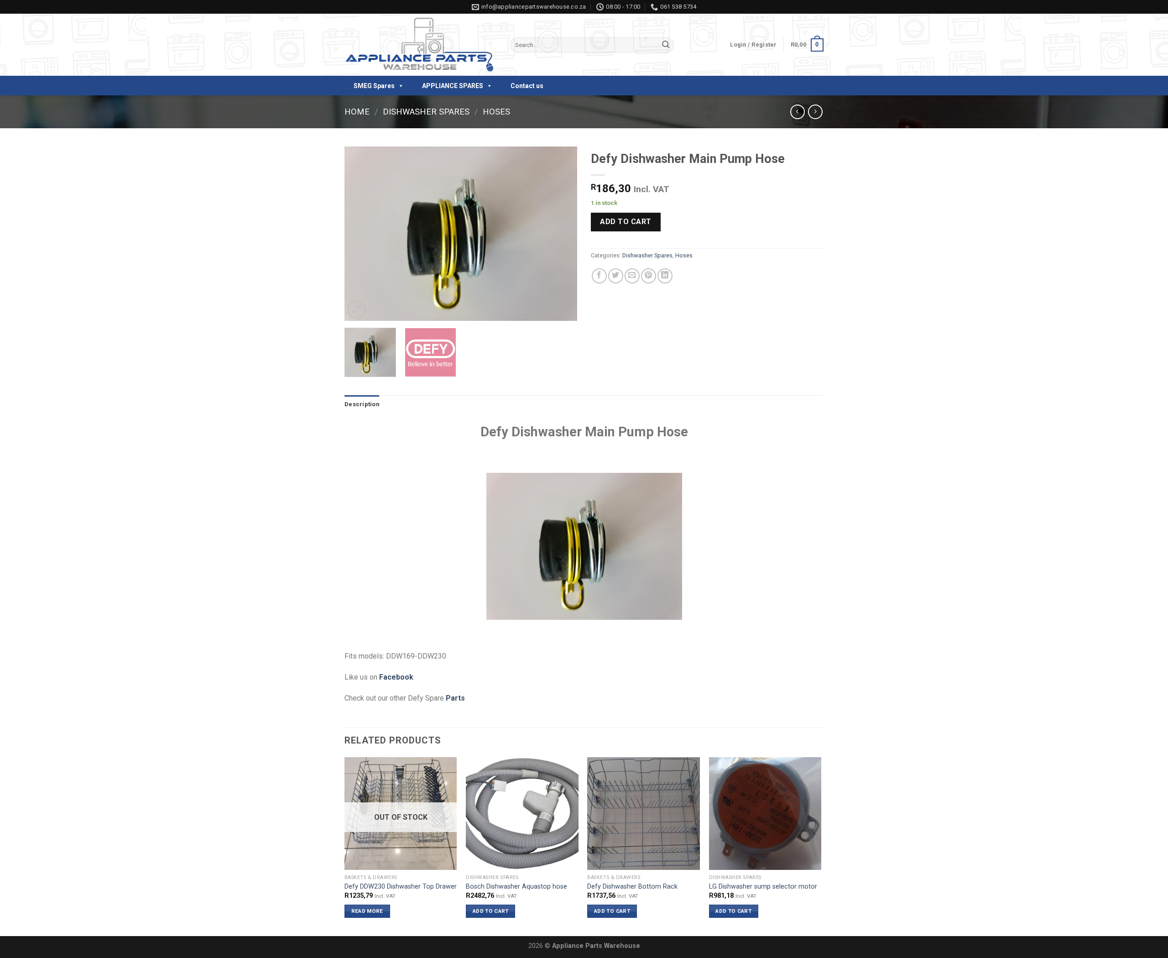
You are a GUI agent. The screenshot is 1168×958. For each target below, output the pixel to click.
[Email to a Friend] (632, 275)
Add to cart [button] (491, 911)
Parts (455, 698)
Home (357, 111)
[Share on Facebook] (599, 275)
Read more (367, 911)
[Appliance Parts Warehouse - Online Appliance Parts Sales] (420, 45)
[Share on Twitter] (615, 275)
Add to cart (625, 221)
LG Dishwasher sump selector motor (763, 886)
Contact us (527, 85)
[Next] (561, 233)
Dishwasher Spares (426, 111)
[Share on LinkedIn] (665, 275)
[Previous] (360, 233)
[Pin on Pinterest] (648, 275)
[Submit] (665, 45)
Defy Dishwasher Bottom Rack (632, 886)
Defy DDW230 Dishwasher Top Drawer (400, 886)
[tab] (361, 404)
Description (361, 404)
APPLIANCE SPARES (452, 85)
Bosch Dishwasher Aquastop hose (516, 886)
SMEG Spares (374, 85)
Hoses (496, 111)
